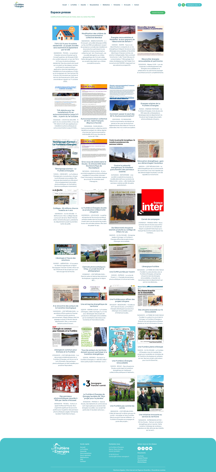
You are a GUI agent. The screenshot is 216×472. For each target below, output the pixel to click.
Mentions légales (119, 470)
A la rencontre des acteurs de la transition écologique (65, 307)
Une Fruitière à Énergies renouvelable (122, 362)
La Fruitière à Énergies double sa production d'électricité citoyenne (94, 210)
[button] (183, 5)
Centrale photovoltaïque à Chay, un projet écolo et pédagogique (93, 269)
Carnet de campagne (150, 219)
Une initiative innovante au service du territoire (150, 416)
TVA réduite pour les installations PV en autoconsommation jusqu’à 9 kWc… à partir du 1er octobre (65, 113)
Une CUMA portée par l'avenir (122, 272)
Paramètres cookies (158, 470)
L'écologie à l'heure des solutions (66, 259)
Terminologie (142, 460)
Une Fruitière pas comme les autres (122, 407)
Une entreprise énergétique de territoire (94, 305)
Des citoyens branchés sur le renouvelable (150, 311)
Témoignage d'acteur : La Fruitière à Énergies (65, 170)
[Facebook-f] (139, 448)
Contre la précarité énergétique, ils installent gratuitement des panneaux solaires (122, 169)
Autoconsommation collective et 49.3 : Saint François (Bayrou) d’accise (94, 121)
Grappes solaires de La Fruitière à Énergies (150, 104)
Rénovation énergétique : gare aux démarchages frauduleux (150, 162)
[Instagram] (143, 448)
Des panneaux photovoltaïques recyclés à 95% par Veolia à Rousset (65, 398)
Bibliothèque (142, 462)
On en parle (127, 5)
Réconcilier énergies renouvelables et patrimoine (150, 60)
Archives (141, 456)
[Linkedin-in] (146, 448)
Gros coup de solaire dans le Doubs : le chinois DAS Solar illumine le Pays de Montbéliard (94, 165)
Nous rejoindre (85, 455)
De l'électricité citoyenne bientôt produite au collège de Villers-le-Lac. (122, 230)
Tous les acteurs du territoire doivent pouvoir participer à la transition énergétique (94, 352)
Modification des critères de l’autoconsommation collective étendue (94, 35)
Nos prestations (94, 5)
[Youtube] (150, 448)
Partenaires (117, 5)
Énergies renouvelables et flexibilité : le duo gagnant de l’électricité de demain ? (122, 39)
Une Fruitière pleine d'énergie (150, 347)
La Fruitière (74, 5)
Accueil (64, 5)
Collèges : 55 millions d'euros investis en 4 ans (65, 209)
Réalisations (106, 5)
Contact (136, 5)
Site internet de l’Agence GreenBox (138, 470)
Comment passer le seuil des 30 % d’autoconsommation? (122, 115)
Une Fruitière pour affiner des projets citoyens (122, 300)
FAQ (81, 459)
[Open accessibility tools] (179, 5)
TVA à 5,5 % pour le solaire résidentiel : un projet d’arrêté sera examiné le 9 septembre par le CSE (65, 47)
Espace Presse (142, 458)
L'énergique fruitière (150, 266)
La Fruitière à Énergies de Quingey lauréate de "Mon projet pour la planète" (94, 396)
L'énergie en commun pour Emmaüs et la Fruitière (65, 351)
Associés (83, 5)
